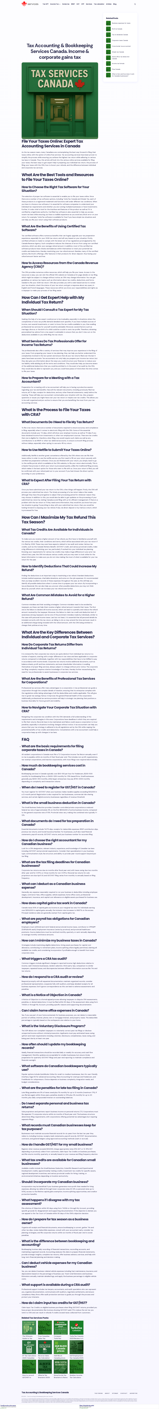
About (107, 1393)
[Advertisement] (60, 27)
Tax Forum (98, 1393)
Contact (123, 1393)
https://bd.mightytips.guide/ (85, 1406)
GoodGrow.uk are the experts (7, 1406)
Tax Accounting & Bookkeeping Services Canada (45, 1392)
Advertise (133, 1393)
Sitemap (115, 1393)
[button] (135, 4)
